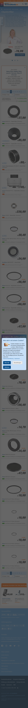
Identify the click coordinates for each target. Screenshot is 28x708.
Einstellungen (17, 362)
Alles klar (6, 362)
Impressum (17, 358)
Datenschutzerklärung (8, 358)
